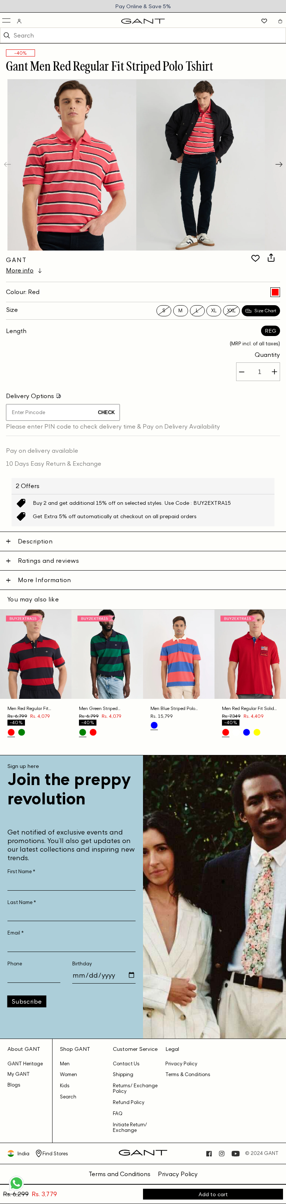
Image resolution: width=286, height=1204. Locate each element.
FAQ (118, 1113)
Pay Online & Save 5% (143, 6)
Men (65, 1063)
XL (214, 310)
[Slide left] (8, 165)
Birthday (82, 963)
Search (68, 1097)
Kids (65, 1085)
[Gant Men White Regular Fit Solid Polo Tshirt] (236, 732)
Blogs (13, 1085)
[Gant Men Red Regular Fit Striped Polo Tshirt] (275, 292)
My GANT (18, 1074)
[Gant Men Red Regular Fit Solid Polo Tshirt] (225, 732)
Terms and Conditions (119, 1174)
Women (68, 1074)
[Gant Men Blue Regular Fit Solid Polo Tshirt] (246, 732)
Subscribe (27, 1001)
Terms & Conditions (187, 1074)
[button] (6, 21)
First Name (21, 871)
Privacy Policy (181, 1063)
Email (15, 933)
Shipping (123, 1074)
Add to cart (213, 1194)
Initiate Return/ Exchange (130, 1127)
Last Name (21, 902)
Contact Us (126, 1063)
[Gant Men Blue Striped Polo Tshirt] (154, 725)
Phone (14, 963)
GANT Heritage (25, 1063)
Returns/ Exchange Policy (135, 1088)
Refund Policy (128, 1102)
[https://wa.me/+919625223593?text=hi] (16, 1190)
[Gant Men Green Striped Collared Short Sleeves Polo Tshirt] (21, 732)
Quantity (267, 354)
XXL (231, 310)
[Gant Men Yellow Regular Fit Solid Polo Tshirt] (257, 732)
